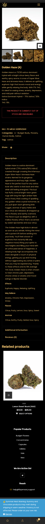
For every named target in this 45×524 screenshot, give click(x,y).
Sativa (18, 136)
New (22, 457)
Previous (7, 55)
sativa (10, 139)
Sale (22, 453)
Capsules (22, 444)
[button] (39, 4)
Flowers (34, 133)
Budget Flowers (22, 435)
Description (11, 158)
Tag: (4, 139)
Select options (24, 413)
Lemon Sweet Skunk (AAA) (22, 407)
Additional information (16, 330)
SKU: (4, 129)
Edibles (23, 449)
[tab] (22, 158)
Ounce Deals (8, 136)
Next (37, 55)
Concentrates (22, 440)
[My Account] (22, 520)
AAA (22, 403)
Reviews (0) (11, 337)
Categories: (7, 133)
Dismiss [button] (9, 514)
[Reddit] (22, 475)
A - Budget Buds (22, 133)
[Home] (7, 520)
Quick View (7, 395)
